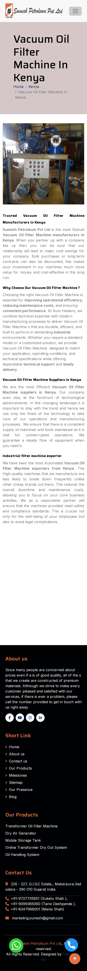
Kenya (34, 86)
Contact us (18, 761)
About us (17, 754)
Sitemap (16, 782)
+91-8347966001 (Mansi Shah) (37, 909)
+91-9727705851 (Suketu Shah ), (39, 898)
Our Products (20, 768)
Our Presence (21, 789)
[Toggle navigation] (75, 11)
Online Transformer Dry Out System (36, 847)
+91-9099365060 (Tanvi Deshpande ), (43, 904)
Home (18, 86)
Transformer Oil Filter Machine (31, 826)
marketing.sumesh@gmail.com (37, 918)
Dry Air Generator (20, 833)
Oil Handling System (22, 854)
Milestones (18, 775)
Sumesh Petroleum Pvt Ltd (38, 943)
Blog (13, 796)
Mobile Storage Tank (23, 840)
